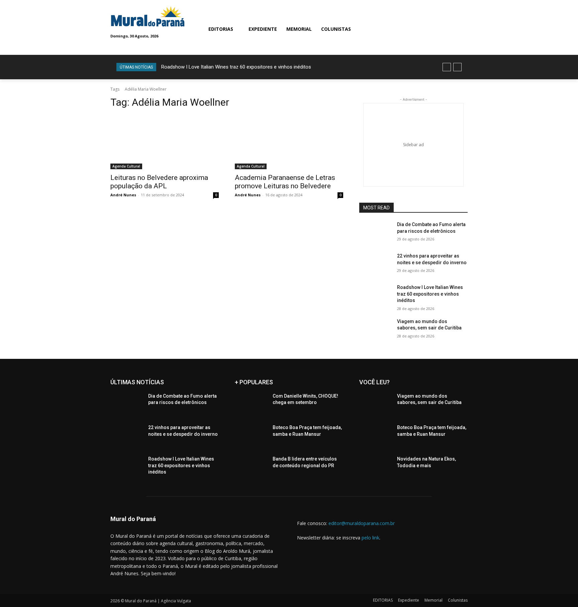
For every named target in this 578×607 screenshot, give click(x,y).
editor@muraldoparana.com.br (361, 523)
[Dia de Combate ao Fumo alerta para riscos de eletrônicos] (375, 232)
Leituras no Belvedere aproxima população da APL (159, 182)
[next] (457, 67)
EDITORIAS (383, 600)
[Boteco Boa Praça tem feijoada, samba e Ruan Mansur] (251, 435)
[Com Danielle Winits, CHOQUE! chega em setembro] (251, 404)
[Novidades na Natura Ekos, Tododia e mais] (375, 467)
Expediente (408, 600)
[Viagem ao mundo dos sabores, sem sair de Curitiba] (375, 329)
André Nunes (123, 194)
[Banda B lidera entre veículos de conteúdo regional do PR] (251, 467)
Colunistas (458, 600)
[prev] (447, 67)
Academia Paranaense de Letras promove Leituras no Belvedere (285, 182)
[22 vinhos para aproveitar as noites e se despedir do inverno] (375, 264)
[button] (399, 29)
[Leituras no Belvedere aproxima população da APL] (164, 142)
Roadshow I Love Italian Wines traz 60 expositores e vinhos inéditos (236, 67)
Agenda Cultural (126, 166)
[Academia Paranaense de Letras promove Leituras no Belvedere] (289, 142)
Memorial (433, 600)
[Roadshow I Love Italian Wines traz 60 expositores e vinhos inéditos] (375, 295)
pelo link (370, 537)
